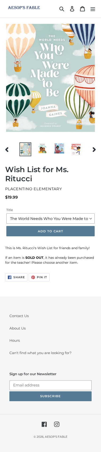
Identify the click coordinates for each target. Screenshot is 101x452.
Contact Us (19, 316)
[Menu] (93, 9)
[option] (25, 149)
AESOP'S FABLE (56, 436)
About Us (17, 328)
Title (9, 210)
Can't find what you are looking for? (40, 353)
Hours (14, 340)
